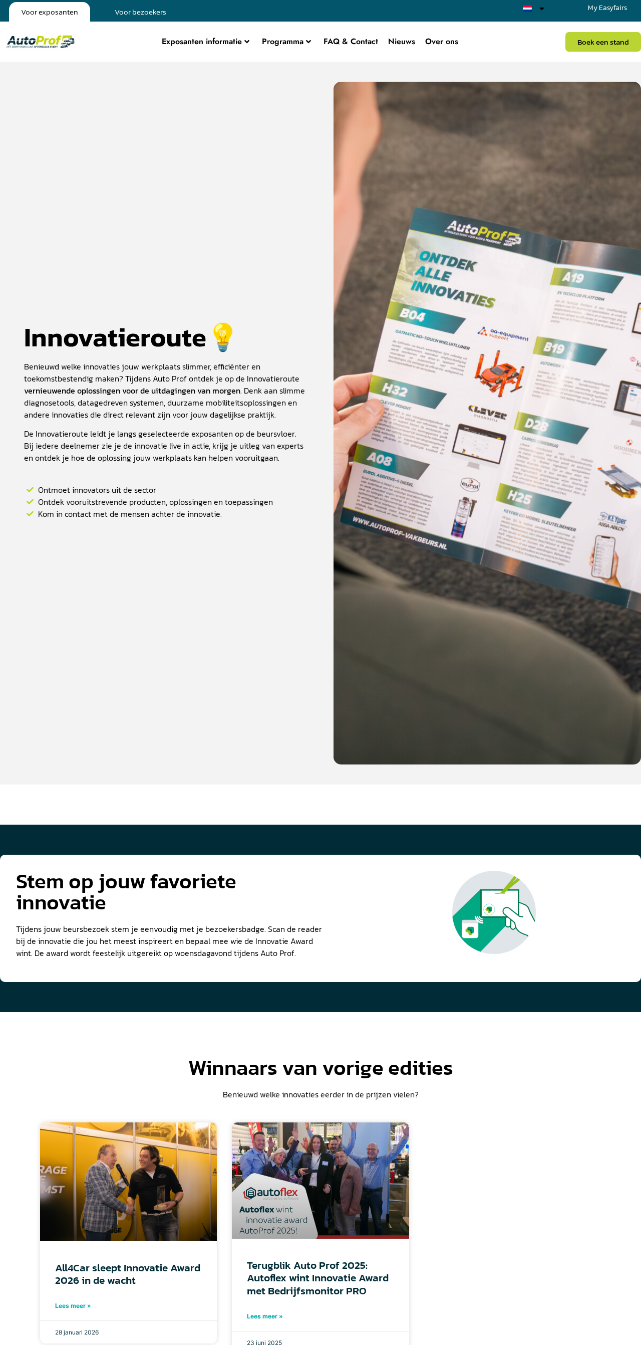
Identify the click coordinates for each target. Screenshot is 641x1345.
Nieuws (401, 41)
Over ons (441, 41)
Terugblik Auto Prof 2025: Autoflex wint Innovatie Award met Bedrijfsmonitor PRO (318, 1277)
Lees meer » (73, 1305)
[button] (603, 42)
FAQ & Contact (351, 41)
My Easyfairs (607, 8)
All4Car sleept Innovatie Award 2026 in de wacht (127, 1274)
